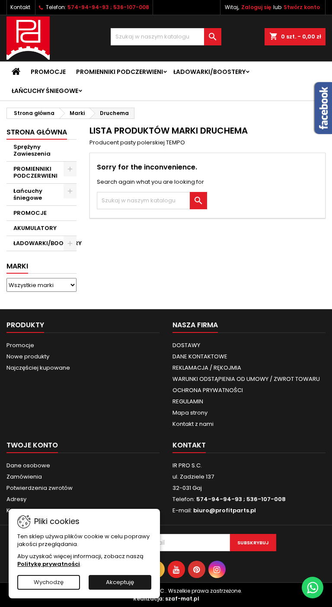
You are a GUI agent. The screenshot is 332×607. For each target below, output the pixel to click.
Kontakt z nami (193, 424)
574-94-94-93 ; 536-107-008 (108, 7)
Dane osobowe (28, 465)
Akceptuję (120, 582)
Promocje (48, 71)
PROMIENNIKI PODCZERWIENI (119, 71)
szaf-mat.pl (182, 598)
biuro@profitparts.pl (224, 510)
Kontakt (20, 7)
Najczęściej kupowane (38, 368)
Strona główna (36, 132)
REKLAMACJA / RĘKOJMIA (206, 368)
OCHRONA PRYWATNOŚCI (207, 390)
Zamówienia (24, 477)
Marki (17, 266)
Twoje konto (32, 445)
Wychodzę (49, 582)
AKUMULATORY (35, 228)
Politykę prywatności (48, 564)
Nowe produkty (27, 356)
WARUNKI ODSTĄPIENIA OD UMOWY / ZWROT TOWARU (246, 379)
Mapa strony (190, 413)
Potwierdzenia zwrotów (39, 488)
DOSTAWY (186, 345)
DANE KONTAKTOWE (199, 356)
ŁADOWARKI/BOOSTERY (209, 71)
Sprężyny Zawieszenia (32, 150)
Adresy (16, 499)
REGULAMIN (187, 401)
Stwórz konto (302, 7)
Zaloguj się (256, 7)
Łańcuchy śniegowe (45, 90)
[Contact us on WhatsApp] (312, 587)
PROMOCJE (30, 213)
